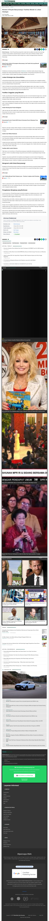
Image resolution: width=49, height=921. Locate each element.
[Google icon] (35, 49)
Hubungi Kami (6, 799)
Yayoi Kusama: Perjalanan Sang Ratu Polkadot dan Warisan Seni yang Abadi (16, 340)
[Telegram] (44, 49)
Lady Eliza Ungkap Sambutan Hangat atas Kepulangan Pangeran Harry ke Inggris (24, 586)
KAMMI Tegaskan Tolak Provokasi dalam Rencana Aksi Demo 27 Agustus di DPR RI (23, 725)
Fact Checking (6, 816)
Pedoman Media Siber (7, 812)
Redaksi (5, 797)
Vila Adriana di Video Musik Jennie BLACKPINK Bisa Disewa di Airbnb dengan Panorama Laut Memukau (25, 251)
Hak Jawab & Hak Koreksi (8, 831)
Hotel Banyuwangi (15, 243)
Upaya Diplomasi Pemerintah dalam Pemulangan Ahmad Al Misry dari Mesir (21, 711)
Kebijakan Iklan (6, 846)
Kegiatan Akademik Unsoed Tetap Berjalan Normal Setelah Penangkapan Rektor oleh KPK (24, 720)
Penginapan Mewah (23, 243)
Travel (12, 7)
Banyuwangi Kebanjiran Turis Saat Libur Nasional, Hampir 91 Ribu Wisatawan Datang (21, 654)
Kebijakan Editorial (6, 810)
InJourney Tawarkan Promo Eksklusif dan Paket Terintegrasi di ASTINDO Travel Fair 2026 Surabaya (24, 248)
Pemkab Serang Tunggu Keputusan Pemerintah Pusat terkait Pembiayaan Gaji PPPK (35, 622)
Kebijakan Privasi (6, 840)
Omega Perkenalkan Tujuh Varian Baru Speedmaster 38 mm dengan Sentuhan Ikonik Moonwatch (26, 5)
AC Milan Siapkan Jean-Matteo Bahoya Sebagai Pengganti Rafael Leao (16, 637)
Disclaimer (5, 842)
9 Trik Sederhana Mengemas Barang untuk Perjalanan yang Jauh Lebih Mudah (19, 260)
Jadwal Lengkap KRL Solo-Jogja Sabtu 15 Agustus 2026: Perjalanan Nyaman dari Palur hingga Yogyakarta (23, 256)
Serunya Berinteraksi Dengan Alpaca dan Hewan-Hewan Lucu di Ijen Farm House (20, 651)
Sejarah (4, 794)
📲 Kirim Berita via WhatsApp (24, 775)
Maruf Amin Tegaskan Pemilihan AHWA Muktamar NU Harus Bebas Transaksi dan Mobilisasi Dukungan (24, 736)
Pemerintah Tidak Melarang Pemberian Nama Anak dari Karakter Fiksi (35, 604)
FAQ (4, 803)
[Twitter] (39, 49)
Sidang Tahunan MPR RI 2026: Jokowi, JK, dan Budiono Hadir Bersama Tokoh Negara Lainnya (19, 482)
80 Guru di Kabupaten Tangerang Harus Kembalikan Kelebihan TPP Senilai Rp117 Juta (12, 622)
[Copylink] (46, 49)
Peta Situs (5, 833)
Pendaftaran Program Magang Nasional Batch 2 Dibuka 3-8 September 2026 (21, 730)
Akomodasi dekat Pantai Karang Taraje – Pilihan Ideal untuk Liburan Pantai (19, 662)
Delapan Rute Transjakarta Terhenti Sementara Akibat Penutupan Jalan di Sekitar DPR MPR (12, 604)
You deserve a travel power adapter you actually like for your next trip (18, 263)
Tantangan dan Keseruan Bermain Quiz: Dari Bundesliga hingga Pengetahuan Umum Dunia (20, 643)
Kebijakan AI (5, 817)
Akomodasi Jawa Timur (7, 243)
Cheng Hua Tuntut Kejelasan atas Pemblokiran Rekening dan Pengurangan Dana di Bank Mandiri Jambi (20, 631)
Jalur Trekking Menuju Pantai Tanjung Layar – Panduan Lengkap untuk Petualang (20, 665)
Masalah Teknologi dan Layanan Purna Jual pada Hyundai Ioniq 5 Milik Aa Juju (22, 701)
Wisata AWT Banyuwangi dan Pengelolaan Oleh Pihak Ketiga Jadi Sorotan (19, 658)
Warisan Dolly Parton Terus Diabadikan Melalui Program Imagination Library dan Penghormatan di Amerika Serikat (23, 411)
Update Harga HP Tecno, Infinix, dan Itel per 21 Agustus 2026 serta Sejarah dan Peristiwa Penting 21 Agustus (26, 706)
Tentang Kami (6, 792)
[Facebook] (37, 49)
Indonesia (24, 70)
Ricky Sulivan (16, 232)
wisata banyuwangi (31, 243)
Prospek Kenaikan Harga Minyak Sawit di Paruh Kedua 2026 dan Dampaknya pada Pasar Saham (25, 745)
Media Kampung (5, 7)
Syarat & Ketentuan (7, 844)
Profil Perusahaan (6, 796)
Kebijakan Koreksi (6, 819)
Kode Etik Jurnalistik (7, 814)
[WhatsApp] (41, 49)
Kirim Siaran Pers (6, 829)
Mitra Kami (5, 801)
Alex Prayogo (4, 14)
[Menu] (3, 1)
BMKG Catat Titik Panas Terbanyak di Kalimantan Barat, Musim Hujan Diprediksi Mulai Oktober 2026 (25, 741)
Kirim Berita (5, 827)
